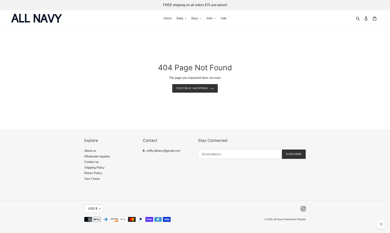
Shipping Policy (94, 167)
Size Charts (92, 178)
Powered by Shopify (295, 219)
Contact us (91, 162)
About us (90, 150)
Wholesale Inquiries (97, 156)
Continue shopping (192, 88)
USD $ (92, 208)
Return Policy (93, 173)
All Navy (278, 219)
